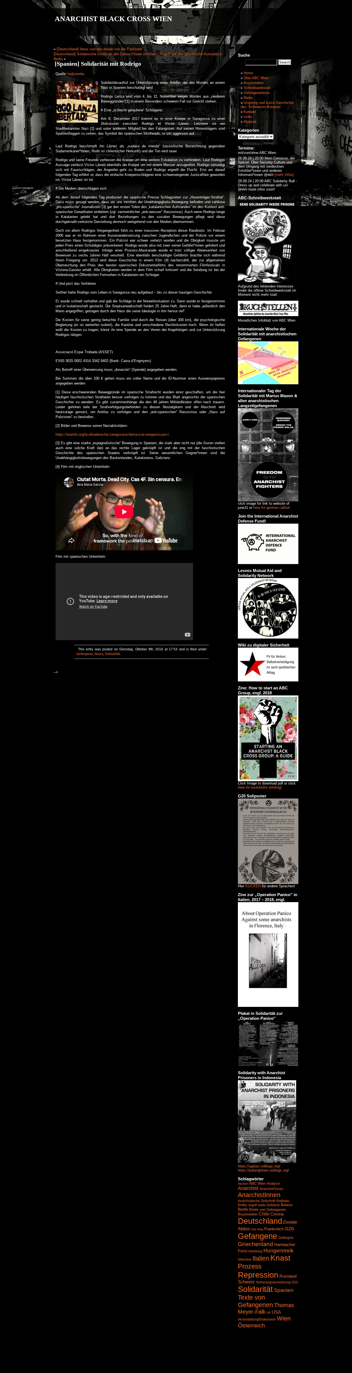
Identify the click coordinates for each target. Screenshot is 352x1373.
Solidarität (112, 654)
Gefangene (84, 654)
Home (248, 73)
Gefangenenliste (257, 93)
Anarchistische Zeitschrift (256, 1201)
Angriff (252, 1205)
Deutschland (260, 1221)
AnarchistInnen (259, 1194)
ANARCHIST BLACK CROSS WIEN (113, 19)
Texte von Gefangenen (255, 1301)
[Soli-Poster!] (267, 1161)
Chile (264, 1214)
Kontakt (250, 112)
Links (248, 117)
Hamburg (255, 1251)
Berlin (243, 1209)
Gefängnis (286, 1238)
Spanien (284, 1290)
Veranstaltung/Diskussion (257, 1319)
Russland (287, 1276)
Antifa (261, 1205)
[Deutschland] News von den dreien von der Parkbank (99, 49)
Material (250, 122)
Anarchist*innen (272, 1189)
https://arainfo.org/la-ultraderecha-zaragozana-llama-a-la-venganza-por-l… (114, 434)
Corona (277, 1214)
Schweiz (246, 1282)
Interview (244, 1259)
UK (268, 1312)
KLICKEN (253, 886)
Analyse (273, 1183)
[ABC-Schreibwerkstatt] (267, 282)
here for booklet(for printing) (260, 787)
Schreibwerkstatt (257, 88)
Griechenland (255, 1244)
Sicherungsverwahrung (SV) (277, 1282)
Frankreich (274, 1228)
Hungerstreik (278, 1250)
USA (276, 1312)
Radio (248, 98)
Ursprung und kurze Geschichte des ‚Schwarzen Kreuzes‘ (267, 105)
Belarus (287, 1205)
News (99, 654)
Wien (284, 1318)
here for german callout (271, 507)
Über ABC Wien (256, 78)
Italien (260, 1258)
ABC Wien (257, 1183)
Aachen (243, 1183)
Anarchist (248, 1188)
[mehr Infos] (283, 175)
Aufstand (273, 1205)
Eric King (257, 1229)
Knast (280, 1258)
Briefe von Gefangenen (267, 1210)
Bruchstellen (253, 83)
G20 (289, 1228)
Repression (258, 1274)
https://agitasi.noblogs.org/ (259, 1166)
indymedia (76, 74)
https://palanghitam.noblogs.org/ (263, 1170)
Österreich (251, 1325)
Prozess (250, 1266)
